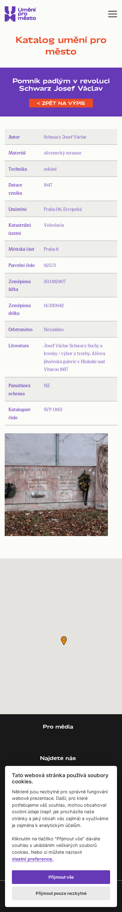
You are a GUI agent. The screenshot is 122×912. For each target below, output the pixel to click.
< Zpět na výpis (61, 103)
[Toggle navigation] (112, 14)
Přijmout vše (61, 877)
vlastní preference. (32, 859)
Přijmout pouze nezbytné (61, 893)
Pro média (58, 726)
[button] (63, 641)
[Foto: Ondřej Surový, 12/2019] (56, 486)
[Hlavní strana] (20, 14)
